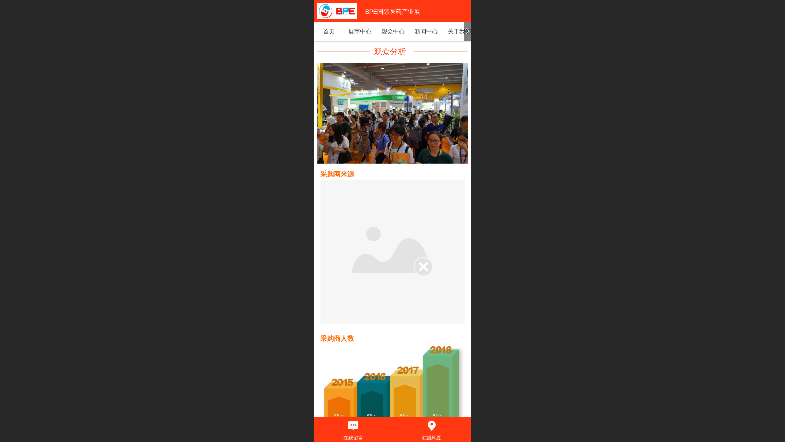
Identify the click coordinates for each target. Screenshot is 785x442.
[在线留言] (353, 425)
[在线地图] (431, 425)
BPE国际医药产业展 (392, 11)
